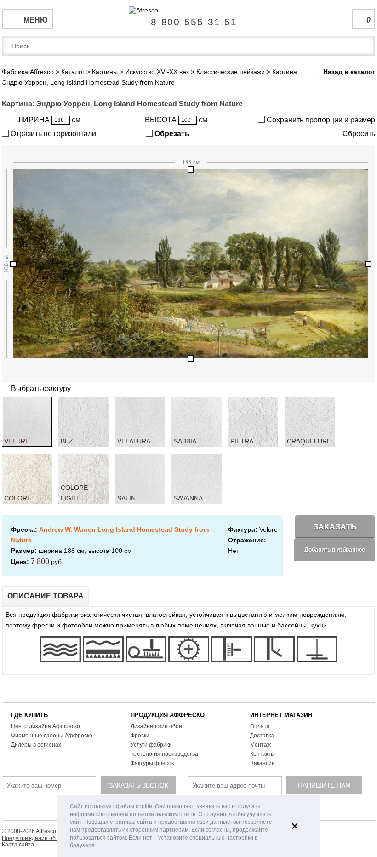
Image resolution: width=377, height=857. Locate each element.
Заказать (335, 526)
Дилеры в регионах (36, 745)
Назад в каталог (349, 71)
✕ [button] (295, 826)
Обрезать (171, 134)
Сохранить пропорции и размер (320, 120)
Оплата (260, 726)
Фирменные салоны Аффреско (51, 735)
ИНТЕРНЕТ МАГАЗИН (281, 715)
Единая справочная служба (189, 18)
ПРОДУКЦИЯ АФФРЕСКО (168, 715)
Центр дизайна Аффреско (45, 726)
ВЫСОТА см (176, 120)
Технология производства (164, 754)
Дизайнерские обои (156, 726)
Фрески (140, 735)
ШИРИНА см (48, 120)
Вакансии (262, 763)
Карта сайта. (18, 844)
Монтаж (260, 745)
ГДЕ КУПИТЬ (29, 715)
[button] (98, 846)
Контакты (262, 754)
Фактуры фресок (152, 763)
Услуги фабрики (151, 745)
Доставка (262, 735)
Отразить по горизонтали (52, 134)
